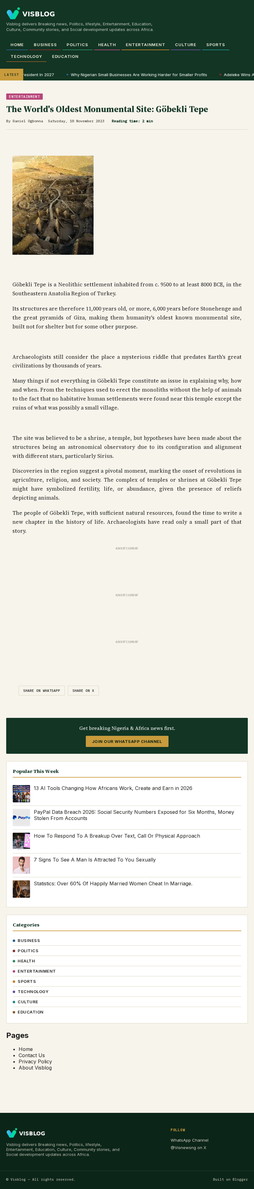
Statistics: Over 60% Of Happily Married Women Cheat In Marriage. (113, 883)
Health (107, 44)
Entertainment (145, 44)
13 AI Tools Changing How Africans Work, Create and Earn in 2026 (113, 788)
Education (65, 56)
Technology (26, 56)
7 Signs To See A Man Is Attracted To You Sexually (95, 860)
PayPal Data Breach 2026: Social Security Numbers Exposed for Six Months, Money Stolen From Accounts (134, 815)
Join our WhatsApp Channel (127, 741)
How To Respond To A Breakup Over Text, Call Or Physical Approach (117, 836)
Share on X (83, 690)
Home (17, 44)
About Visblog (35, 1068)
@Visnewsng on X (188, 1147)
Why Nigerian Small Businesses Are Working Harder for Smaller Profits (133, 74)
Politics (77, 44)
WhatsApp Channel (189, 1140)
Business (45, 44)
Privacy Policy (35, 1061)
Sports (215, 44)
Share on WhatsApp (41, 690)
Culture (185, 44)
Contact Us (32, 1055)
